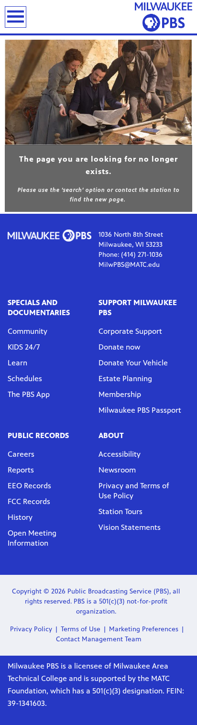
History (20, 517)
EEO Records (29, 485)
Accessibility (119, 454)
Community (27, 331)
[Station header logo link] (163, 16)
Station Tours (120, 511)
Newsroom (117, 469)
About (111, 435)
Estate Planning (125, 378)
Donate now (119, 347)
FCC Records (29, 501)
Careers (21, 454)
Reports (21, 469)
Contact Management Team (99, 639)
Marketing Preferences (143, 629)
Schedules (25, 378)
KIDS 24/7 (24, 347)
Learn (17, 362)
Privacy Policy (31, 629)
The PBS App (29, 394)
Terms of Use (80, 629)
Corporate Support (130, 331)
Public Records (38, 435)
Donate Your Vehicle (133, 362)
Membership (119, 394)
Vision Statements (129, 527)
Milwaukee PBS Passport (139, 410)
